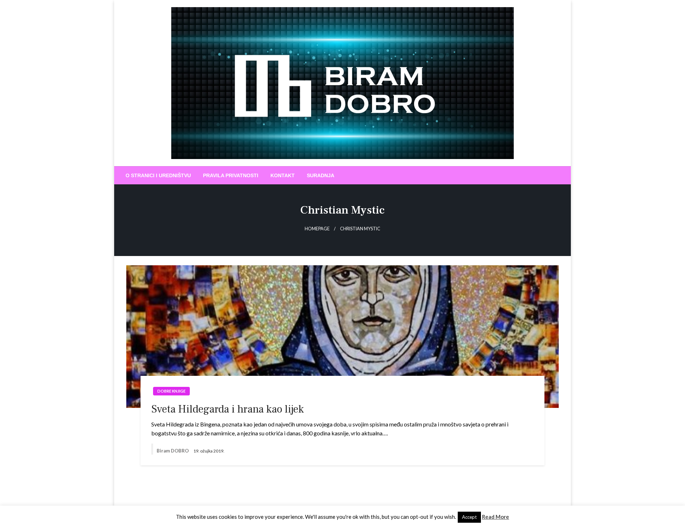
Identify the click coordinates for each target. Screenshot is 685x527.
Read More (495, 516)
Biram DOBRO (173, 451)
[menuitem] (158, 175)
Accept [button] (469, 517)
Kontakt (282, 175)
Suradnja (320, 175)
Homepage (317, 228)
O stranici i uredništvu (158, 175)
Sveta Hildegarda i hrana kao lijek (227, 409)
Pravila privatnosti (230, 175)
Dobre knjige (171, 391)
